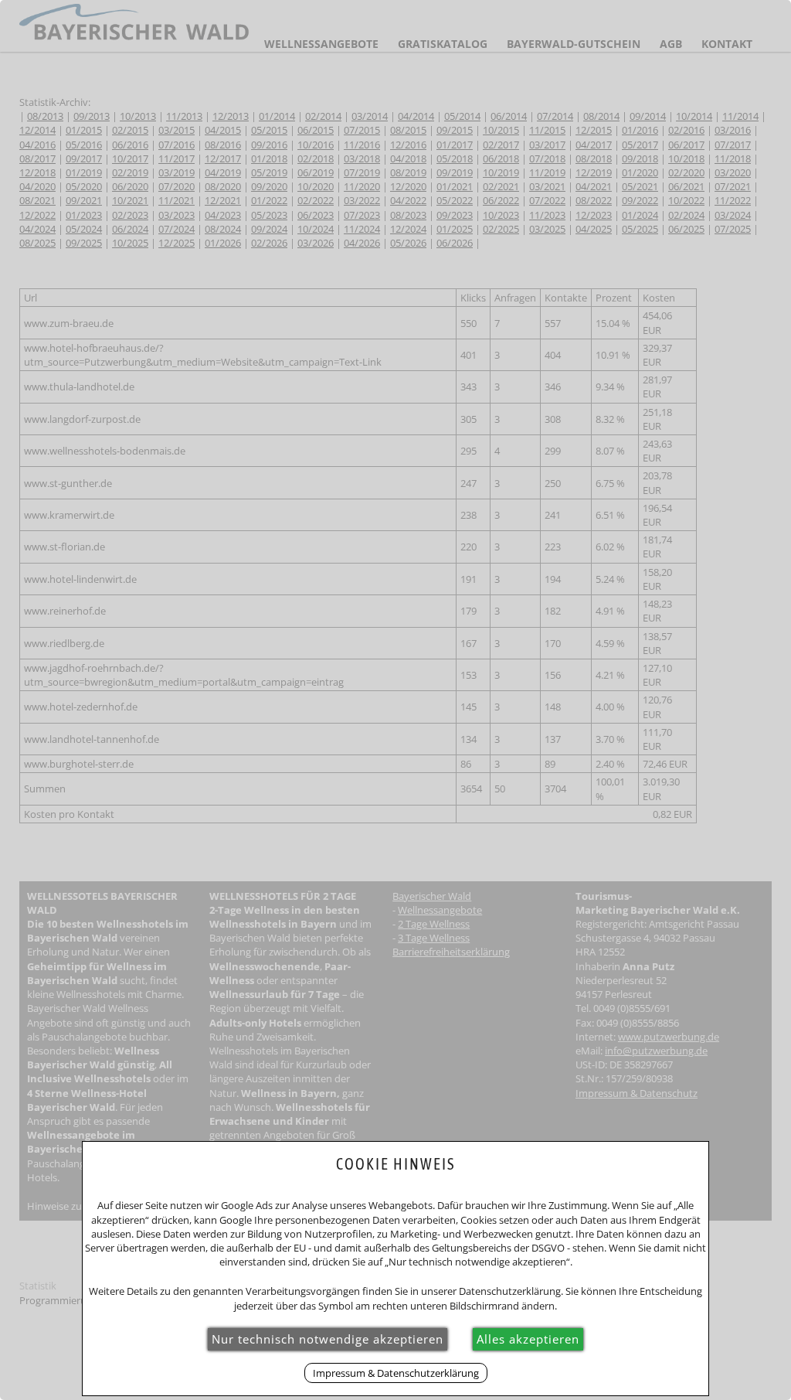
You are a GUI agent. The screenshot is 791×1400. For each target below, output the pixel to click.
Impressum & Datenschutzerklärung (396, 1373)
